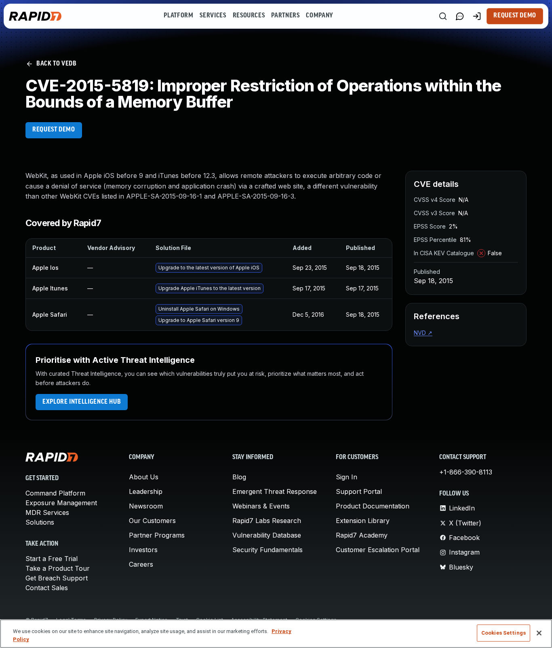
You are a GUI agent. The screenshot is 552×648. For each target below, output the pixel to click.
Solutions (39, 522)
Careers (141, 564)
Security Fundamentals (267, 550)
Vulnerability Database (266, 535)
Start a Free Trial (51, 559)
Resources (249, 16)
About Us (143, 477)
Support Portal (359, 491)
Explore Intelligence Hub (81, 402)
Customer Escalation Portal (377, 550)
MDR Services (47, 512)
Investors (143, 550)
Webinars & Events (261, 506)
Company (319, 16)
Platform (178, 16)
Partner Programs (157, 535)
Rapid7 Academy (362, 535)
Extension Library (363, 521)
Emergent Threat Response (274, 491)
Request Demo (514, 16)
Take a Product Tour (57, 568)
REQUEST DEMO (53, 130)
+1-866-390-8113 (465, 472)
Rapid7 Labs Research (266, 521)
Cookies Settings (503, 633)
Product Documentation (372, 506)
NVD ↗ (423, 332)
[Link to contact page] (460, 16)
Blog (239, 477)
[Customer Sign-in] (477, 16)
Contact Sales (46, 588)
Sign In (346, 477)
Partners (285, 16)
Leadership (145, 491)
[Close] (539, 633)
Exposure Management (61, 503)
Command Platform (55, 493)
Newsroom (146, 506)
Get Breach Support (56, 578)
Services (213, 16)
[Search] (443, 16)
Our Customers (152, 521)
